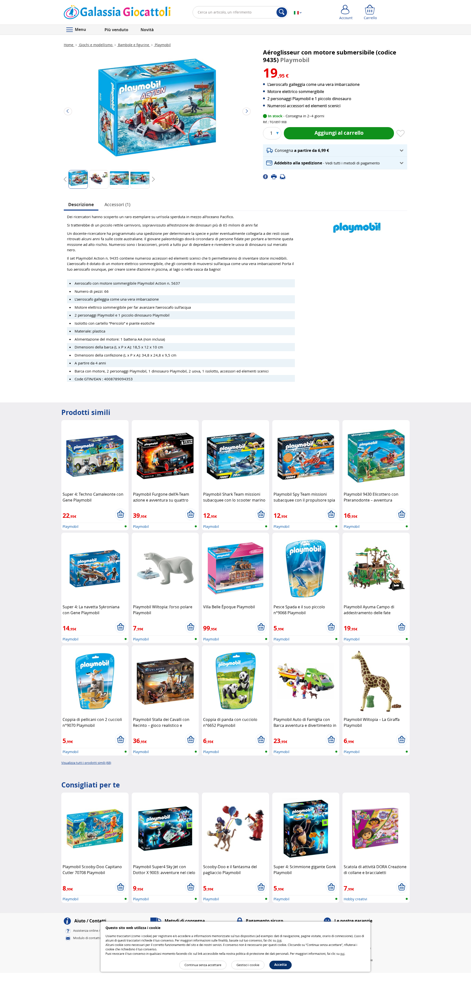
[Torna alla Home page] (117, 13)
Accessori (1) (117, 204)
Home (69, 44)
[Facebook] (267, 176)
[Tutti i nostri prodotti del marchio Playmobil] (356, 224)
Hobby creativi (355, 899)
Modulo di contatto (87, 938)
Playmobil (162, 44)
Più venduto (116, 29)
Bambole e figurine (133, 44)
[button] (335, 150)
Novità (147, 29)
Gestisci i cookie (247, 965)
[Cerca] (281, 12)
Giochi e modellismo (95, 44)
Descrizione (81, 204)
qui (342, 954)
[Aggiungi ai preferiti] (400, 133)
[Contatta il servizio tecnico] (284, 176)
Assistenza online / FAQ (90, 930)
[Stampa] (275, 176)
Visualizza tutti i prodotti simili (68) (86, 762)
